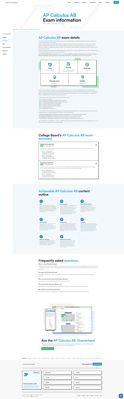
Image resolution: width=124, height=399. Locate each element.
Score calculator (7, 47)
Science (74, 358)
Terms (87, 395)
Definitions (24, 358)
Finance (29, 358)
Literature (52, 358)
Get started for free (47, 348)
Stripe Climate (35, 396)
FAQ (4, 44)
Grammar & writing (45, 358)
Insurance (35, 358)
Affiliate (92, 395)
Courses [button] (107, 2)
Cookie (83, 395)
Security (97, 395)
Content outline (32, 29)
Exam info (5, 40)
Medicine (57, 358)
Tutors (100, 2)
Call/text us (96, 364)
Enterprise (76, 2)
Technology (86, 358)
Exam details (16, 29)
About (69, 2)
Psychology (68, 358)
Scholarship (93, 2)
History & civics (80, 358)
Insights (5, 54)
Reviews (84, 2)
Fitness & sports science (96, 358)
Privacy (78, 395)
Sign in (116, 2)
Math (39, 358)
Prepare (5, 37)
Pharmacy (63, 358)
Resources (5, 50)
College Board (61, 54)
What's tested (23, 29)
